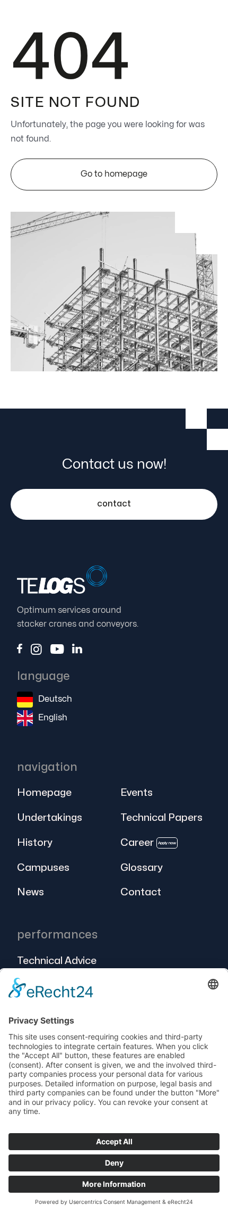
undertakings (49, 817)
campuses (43, 867)
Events (136, 792)
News (30, 892)
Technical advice (57, 961)
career (148, 842)
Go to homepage (114, 174)
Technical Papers (161, 817)
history (34, 842)
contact (114, 504)
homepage (44, 792)
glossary (141, 867)
